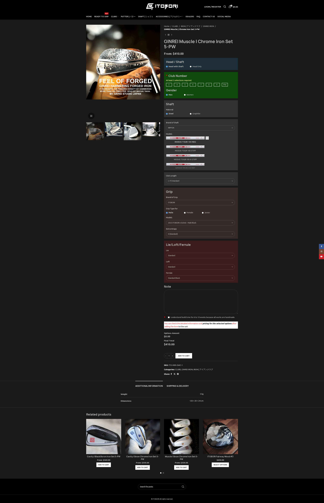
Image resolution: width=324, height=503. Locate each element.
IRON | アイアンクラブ (190, 26)
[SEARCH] (183, 487)
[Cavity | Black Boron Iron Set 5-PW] (103, 436)
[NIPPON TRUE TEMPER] (200, 128)
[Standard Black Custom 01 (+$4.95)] (200, 278)
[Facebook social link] (171, 374)
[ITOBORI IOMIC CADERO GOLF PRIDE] (200, 202)
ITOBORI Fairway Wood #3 (220, 456)
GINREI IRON (208, 26)
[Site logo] (162, 6)
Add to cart (184, 356)
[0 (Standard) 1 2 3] (200, 234)
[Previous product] (165, 34)
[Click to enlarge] (91, 116)
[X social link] (174, 374)
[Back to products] (168, 34)
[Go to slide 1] (160, 473)
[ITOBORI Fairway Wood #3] (220, 436)
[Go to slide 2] (163, 473)
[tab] (149, 385)
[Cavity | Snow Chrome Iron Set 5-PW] (142, 436)
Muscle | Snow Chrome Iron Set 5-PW (181, 458)
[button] (89, 134)
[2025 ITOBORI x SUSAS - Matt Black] (200, 222)
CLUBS (175, 26)
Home (166, 26)
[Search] (224, 6)
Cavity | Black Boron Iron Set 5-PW (103, 456)
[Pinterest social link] (178, 374)
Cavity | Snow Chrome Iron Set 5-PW (142, 458)
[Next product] (171, 34)
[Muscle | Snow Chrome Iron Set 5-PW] (181, 436)
